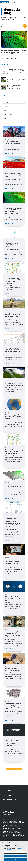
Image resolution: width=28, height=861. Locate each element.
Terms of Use (20, 848)
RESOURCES (7, 795)
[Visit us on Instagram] (6, 802)
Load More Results (14, 769)
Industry (6, 102)
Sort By (5, 118)
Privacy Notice (8, 849)
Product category (8, 114)
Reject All (15, 855)
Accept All (15, 859)
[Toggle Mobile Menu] (26, 2)
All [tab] (5, 95)
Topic (5, 110)
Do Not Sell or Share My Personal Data (15, 852)
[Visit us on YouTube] (11, 802)
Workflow (6, 106)
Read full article (9, 153)
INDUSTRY (6, 790)
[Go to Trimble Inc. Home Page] (8, 812)
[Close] (25, 842)
